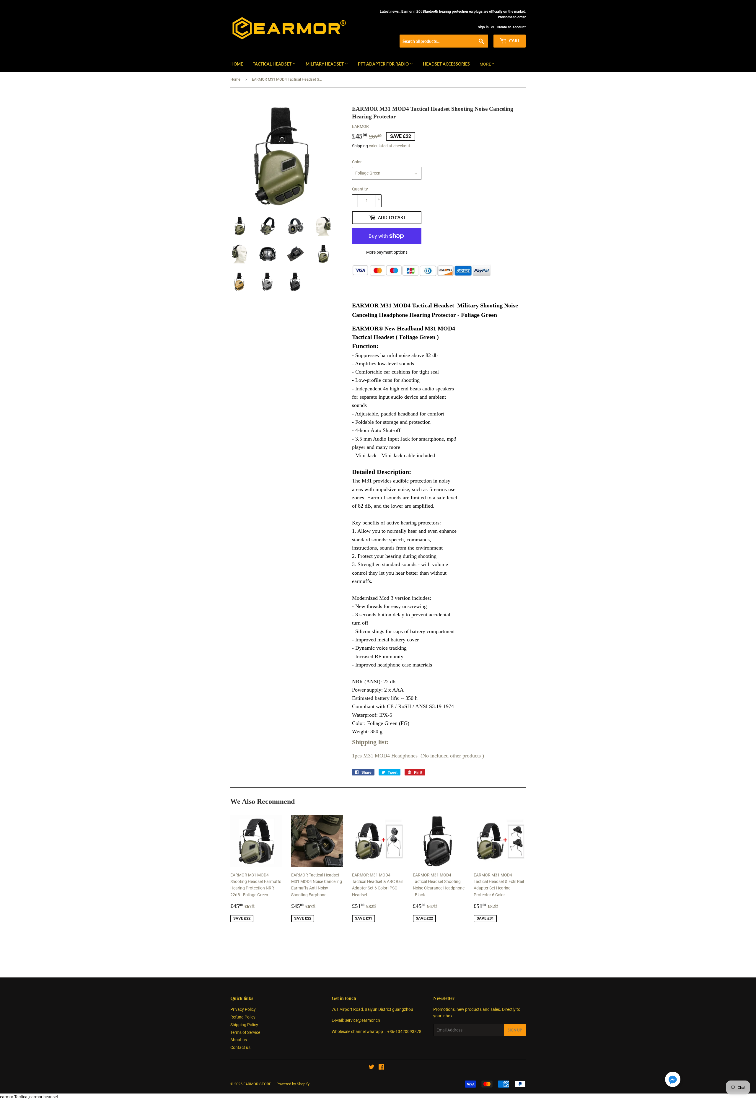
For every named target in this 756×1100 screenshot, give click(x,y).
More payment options (387, 252)
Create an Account (511, 27)
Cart (514, 40)
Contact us (240, 1047)
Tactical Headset (272, 63)
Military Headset (325, 63)
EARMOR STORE (257, 1084)
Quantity (360, 189)
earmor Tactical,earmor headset (29, 1096)
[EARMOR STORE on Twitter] (371, 1067)
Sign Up (515, 1030)
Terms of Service (245, 1032)
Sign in (483, 27)
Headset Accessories (446, 63)
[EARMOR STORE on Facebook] (381, 1067)
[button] (672, 1080)
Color (357, 161)
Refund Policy (242, 1017)
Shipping (360, 146)
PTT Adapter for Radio (384, 63)
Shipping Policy (244, 1024)
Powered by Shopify (292, 1084)
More (485, 64)
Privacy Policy (243, 1009)
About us (238, 1039)
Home (236, 63)
